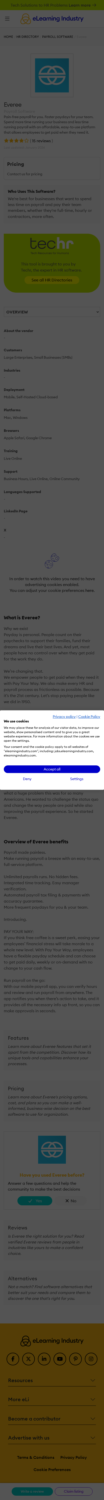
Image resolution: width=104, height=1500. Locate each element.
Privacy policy (64, 716)
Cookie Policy (89, 716)
